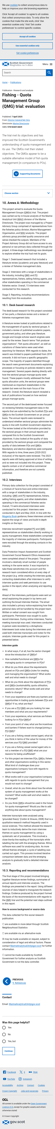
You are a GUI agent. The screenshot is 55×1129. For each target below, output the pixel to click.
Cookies (41, 1085)
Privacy (45, 1091)
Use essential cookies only (27, 46)
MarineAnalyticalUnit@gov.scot (25, 946)
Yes (9, 1027)
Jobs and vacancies (29, 1091)
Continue (9, 1051)
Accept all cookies (27, 36)
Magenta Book (9, 516)
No (9, 1034)
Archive (20, 1085)
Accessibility (7, 1085)
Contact (30, 1085)
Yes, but (12, 1041)
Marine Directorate (21, 123)
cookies (14, 5)
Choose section (11, 193)
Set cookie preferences (27, 53)
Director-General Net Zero (19, 120)
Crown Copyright (9, 1091)
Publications (15, 82)
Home (4, 82)
